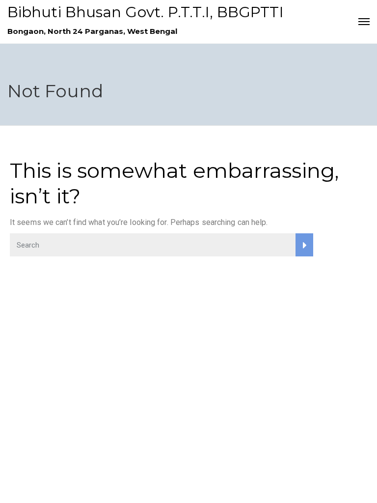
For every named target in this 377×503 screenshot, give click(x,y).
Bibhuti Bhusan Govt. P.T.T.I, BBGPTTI (145, 12)
